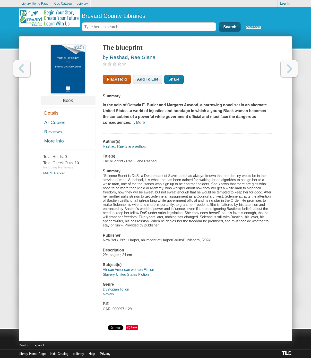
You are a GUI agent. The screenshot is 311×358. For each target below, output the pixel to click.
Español (38, 345)
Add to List (147, 79)
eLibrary (82, 3)
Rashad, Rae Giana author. (124, 146)
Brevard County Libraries (113, 16)
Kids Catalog (63, 3)
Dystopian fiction (116, 289)
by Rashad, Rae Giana (129, 57)
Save (134, 327)
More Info (54, 140)
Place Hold (117, 79)
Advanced (253, 27)
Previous (22, 68)
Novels (108, 294)
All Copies (54, 122)
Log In (285, 3)
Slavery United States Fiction (126, 274)
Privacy (105, 354)
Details (51, 113)
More (140, 122)
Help (92, 354)
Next (289, 68)
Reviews (53, 131)
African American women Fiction (128, 269)
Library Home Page (34, 3)
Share (173, 79)
